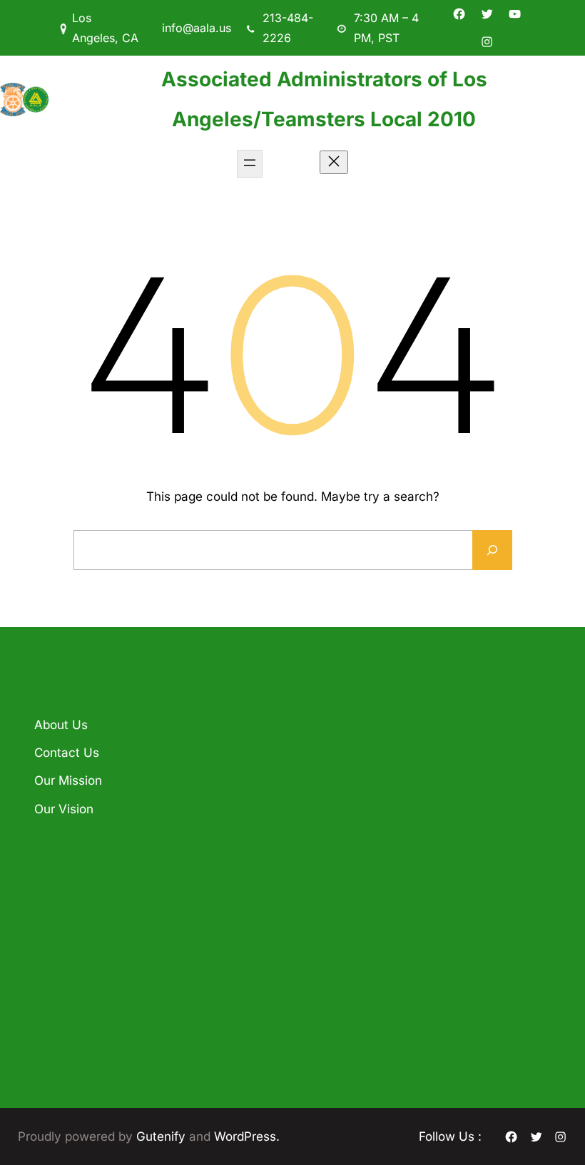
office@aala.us (353, 924)
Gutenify (162, 1136)
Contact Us (66, 752)
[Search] (492, 550)
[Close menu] (334, 162)
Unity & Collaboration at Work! (207, 1001)
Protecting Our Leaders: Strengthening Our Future (214, 767)
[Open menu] (250, 164)
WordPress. (247, 1136)
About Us (61, 724)
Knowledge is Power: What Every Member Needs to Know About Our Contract (215, 889)
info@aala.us (196, 28)
